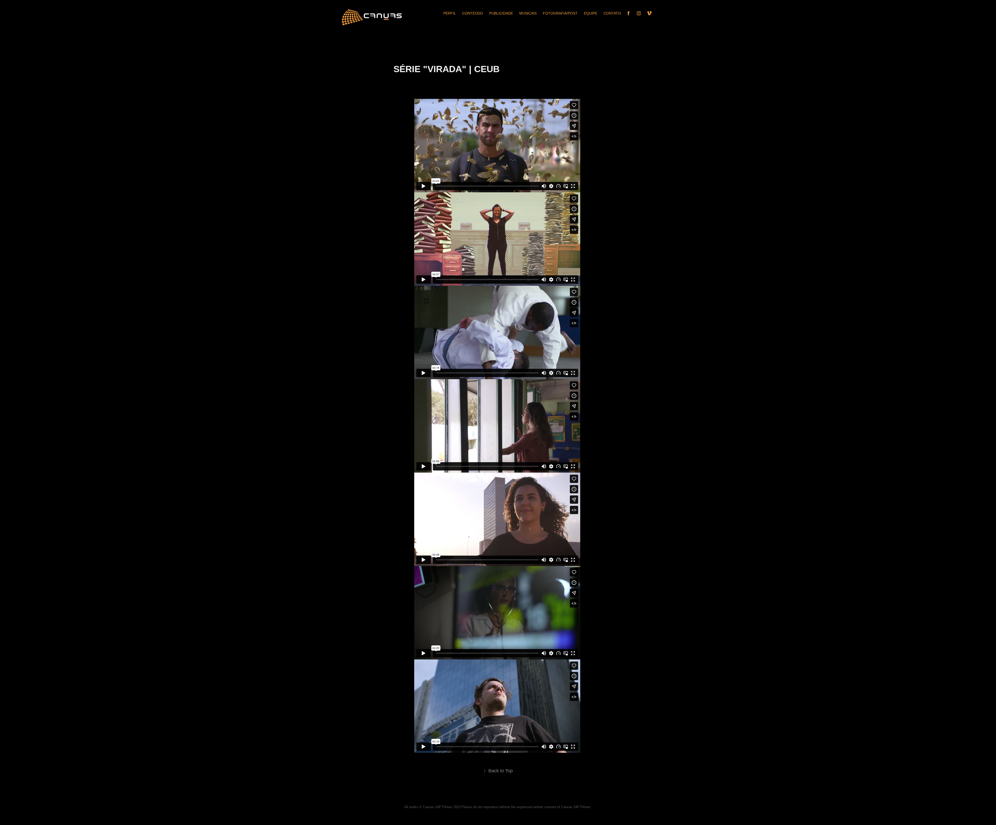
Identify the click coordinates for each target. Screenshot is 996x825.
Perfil (449, 13)
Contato (612, 13)
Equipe (590, 13)
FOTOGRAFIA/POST (560, 13)
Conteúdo (472, 13)
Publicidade (501, 13)
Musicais (528, 13)
